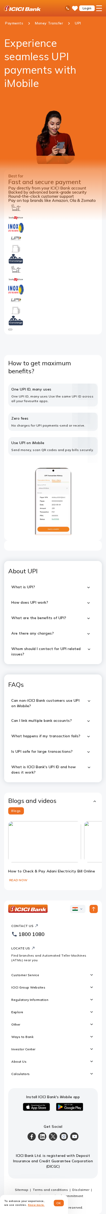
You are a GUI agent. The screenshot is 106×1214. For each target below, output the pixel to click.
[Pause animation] (10, 329)
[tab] (16, 810)
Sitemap (22, 1190)
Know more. (36, 1205)
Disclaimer (80, 1190)
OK (58, 1203)
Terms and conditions (50, 1190)
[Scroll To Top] (94, 909)
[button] (53, 801)
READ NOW (18, 880)
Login (87, 8)
